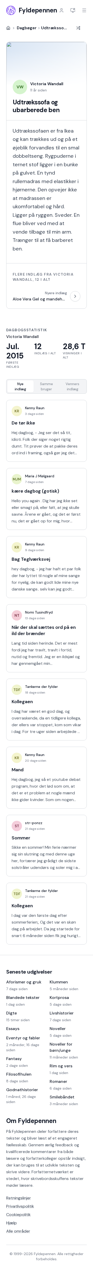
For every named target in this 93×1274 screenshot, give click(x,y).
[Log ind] (61, 10)
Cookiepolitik (18, 1214)
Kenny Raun (34, 408)
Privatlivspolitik (20, 1206)
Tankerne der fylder (41, 686)
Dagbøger (27, 28)
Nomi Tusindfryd (39, 612)
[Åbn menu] (84, 10)
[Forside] (8, 28)
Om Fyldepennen (31, 1121)
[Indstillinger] (72, 10)
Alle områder (18, 1231)
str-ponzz (33, 822)
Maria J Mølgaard (39, 476)
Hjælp (11, 1223)
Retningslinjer (18, 1198)
